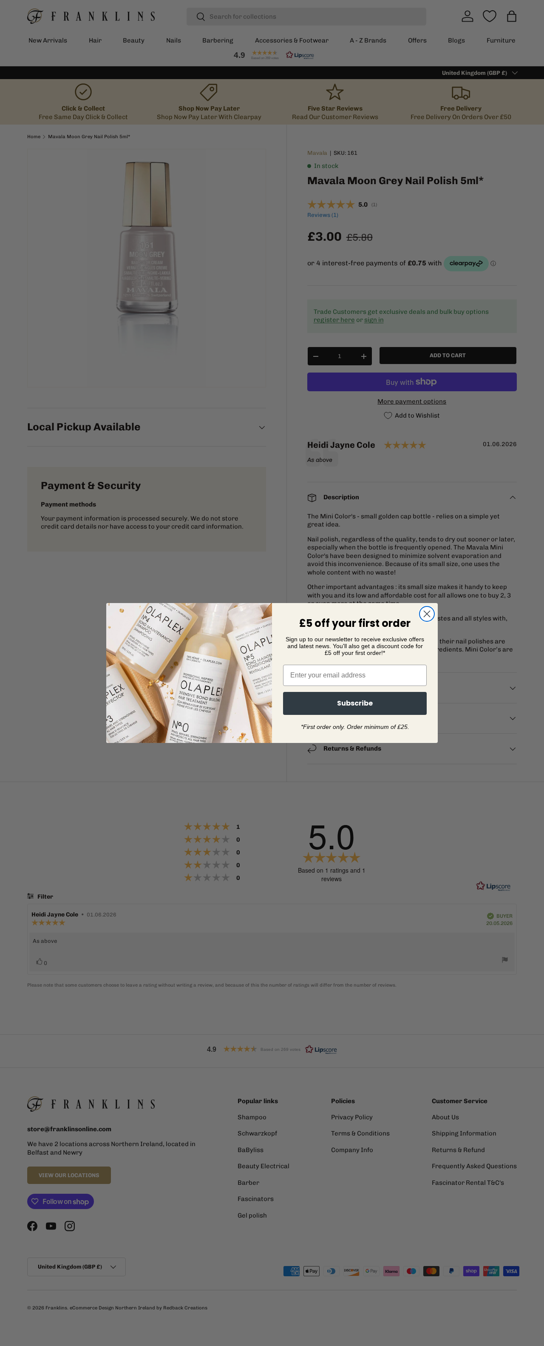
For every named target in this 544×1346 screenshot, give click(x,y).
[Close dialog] (426, 613)
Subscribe (355, 703)
